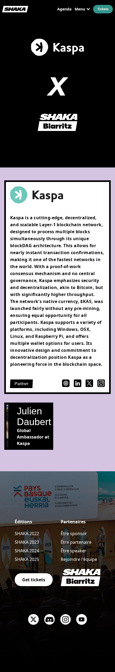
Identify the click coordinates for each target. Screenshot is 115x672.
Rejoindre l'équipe (79, 559)
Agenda (64, 9)
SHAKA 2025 (27, 559)
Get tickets (33, 580)
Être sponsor (74, 533)
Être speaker (73, 551)
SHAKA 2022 (27, 533)
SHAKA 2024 (27, 551)
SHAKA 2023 (27, 542)
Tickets (103, 9)
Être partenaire (76, 542)
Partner (21, 383)
